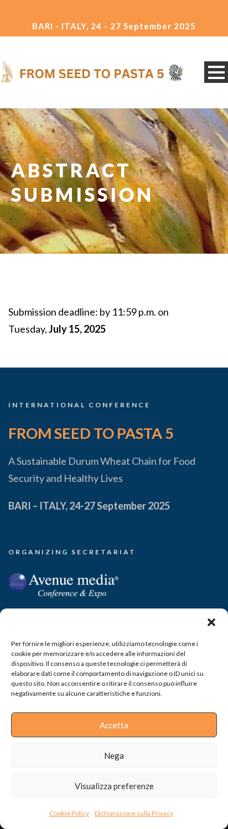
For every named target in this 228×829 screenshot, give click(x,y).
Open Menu (216, 72)
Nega (114, 755)
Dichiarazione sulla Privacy (134, 813)
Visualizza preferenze (114, 786)
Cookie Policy (69, 813)
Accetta (114, 725)
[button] (211, 622)
